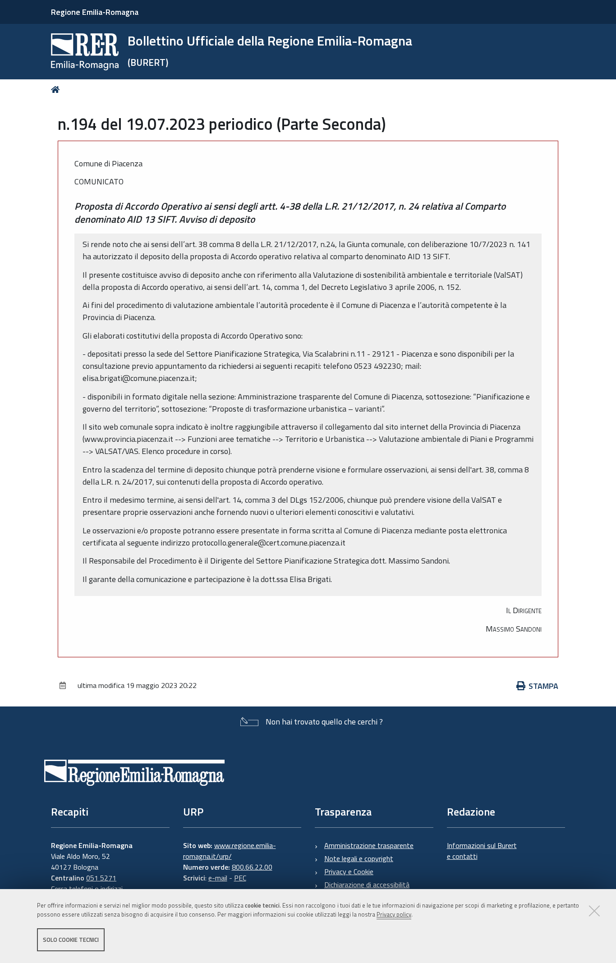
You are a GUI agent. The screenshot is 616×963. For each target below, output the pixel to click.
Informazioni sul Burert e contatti (482, 851)
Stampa (543, 686)
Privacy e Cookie (348, 871)
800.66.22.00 (252, 867)
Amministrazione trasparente (369, 845)
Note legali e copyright (358, 858)
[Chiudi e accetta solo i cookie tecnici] (594, 910)
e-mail (217, 877)
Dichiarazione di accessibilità (366, 884)
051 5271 (101, 877)
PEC (240, 877)
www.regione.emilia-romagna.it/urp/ (229, 851)
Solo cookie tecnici (71, 939)
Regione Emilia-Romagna (94, 12)
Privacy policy (394, 914)
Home (57, 89)
